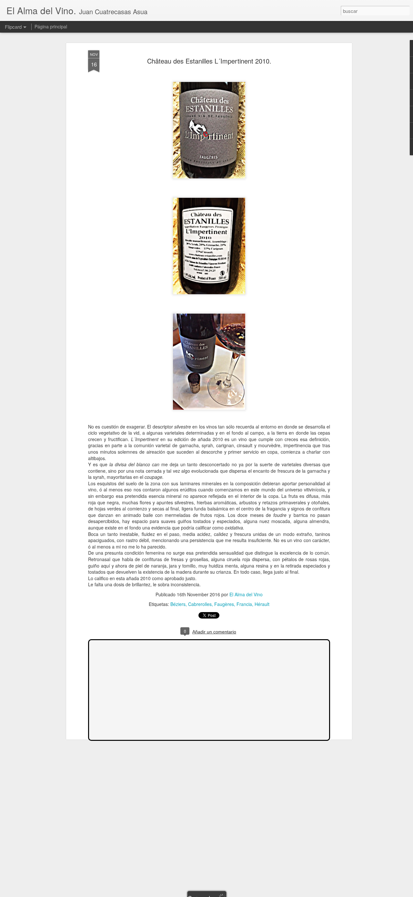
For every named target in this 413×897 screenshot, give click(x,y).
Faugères (224, 604)
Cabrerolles (200, 604)
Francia (244, 604)
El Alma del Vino (246, 594)
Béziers (178, 604)
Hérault (262, 604)
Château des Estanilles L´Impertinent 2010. (209, 61)
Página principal (51, 26)
